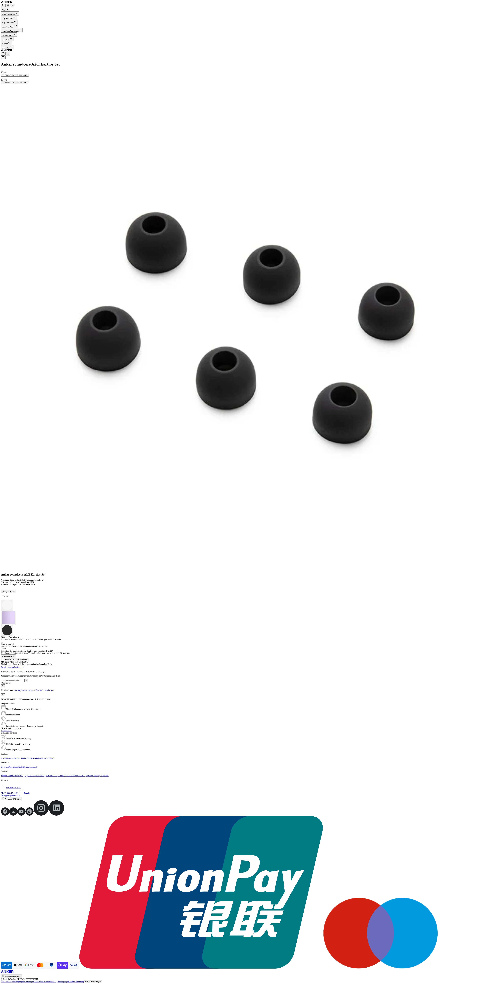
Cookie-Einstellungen (93, 982)
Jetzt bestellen (22, 75)
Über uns (4, 981)
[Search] (3, 5)
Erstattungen (29, 981)
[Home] (25, 2)
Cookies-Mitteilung (76, 981)
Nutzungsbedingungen (23, 690)
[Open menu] (3, 57)
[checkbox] (2, 642)
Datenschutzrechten (44, 690)
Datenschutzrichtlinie (42, 981)
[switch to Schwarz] (7, 630)
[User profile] (12, 5)
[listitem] (5, 815)
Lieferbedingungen (16, 981)
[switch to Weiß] (7, 605)
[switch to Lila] (8, 618)
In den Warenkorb (8, 75)
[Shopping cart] (8, 5)
